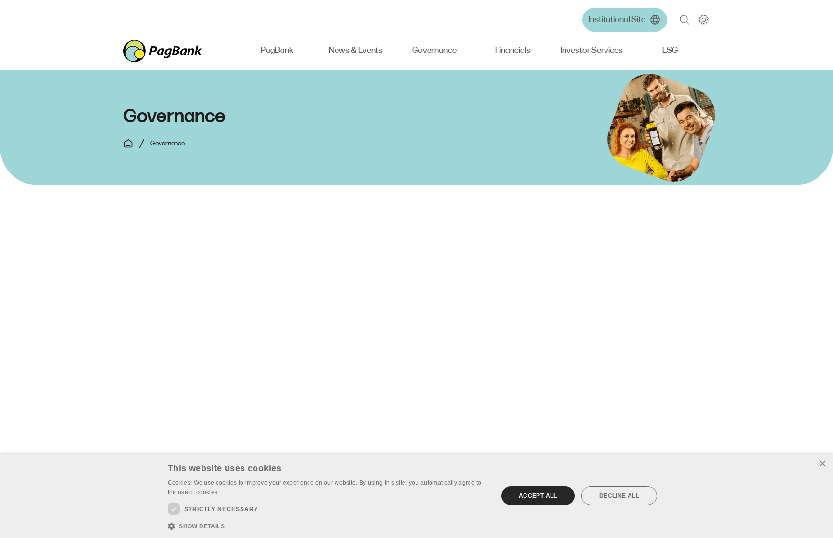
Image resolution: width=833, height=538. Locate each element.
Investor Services (592, 50)
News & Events (356, 50)
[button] (684, 20)
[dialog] (416, 496)
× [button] (822, 464)
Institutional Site (617, 20)
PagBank (277, 50)
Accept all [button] (538, 495)
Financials (513, 50)
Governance (434, 50)
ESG (670, 50)
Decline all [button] (619, 495)
